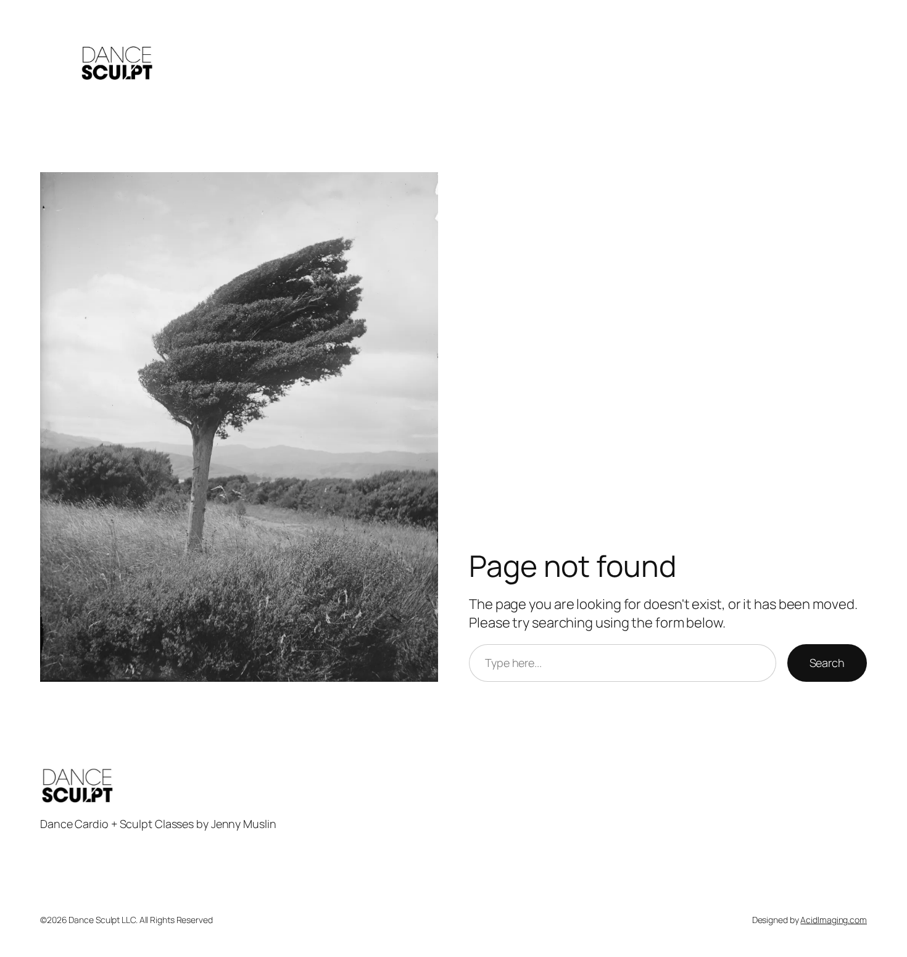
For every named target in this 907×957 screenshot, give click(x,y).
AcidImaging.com (833, 920)
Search (827, 662)
